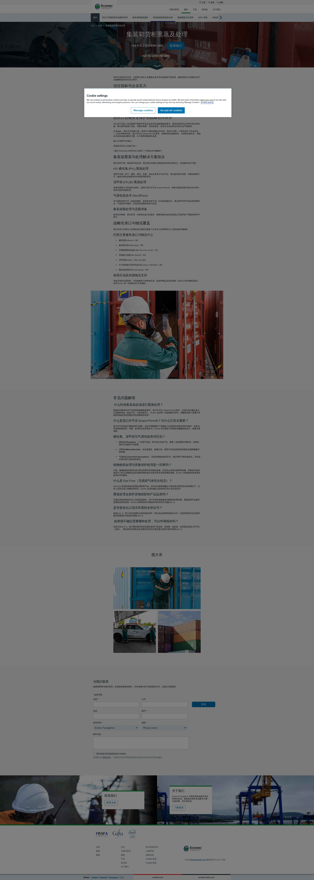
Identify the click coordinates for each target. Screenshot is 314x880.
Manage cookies (143, 110)
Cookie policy (207, 102)
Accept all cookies (171, 110)
